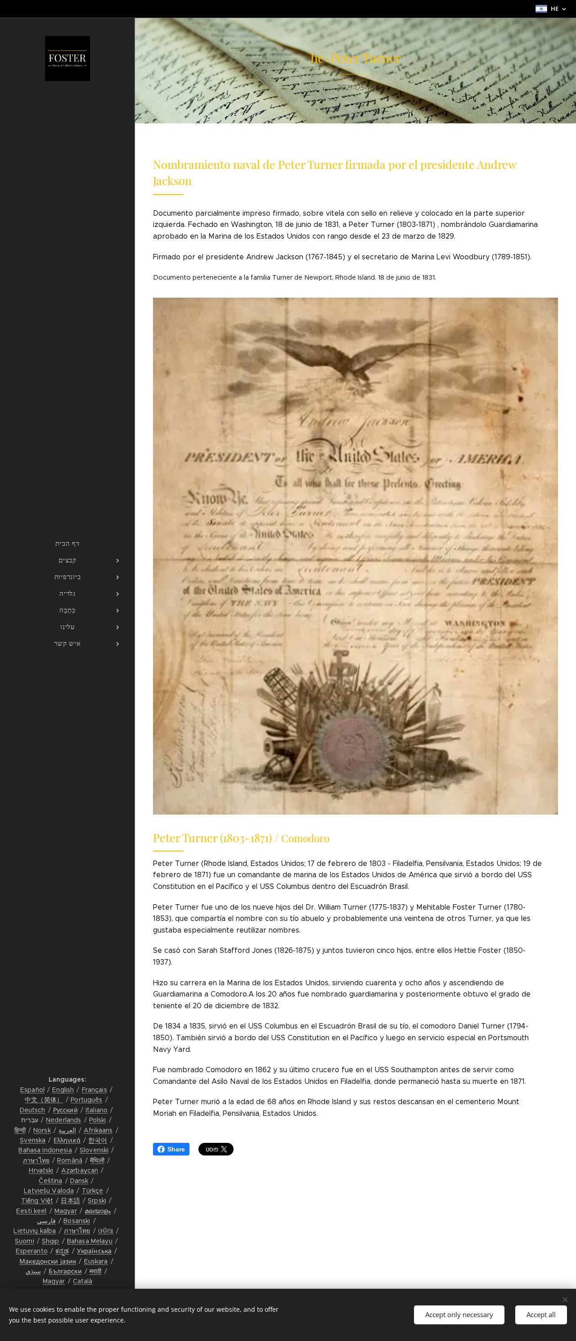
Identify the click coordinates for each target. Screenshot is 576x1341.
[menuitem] (67, 543)
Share (176, 1149)
